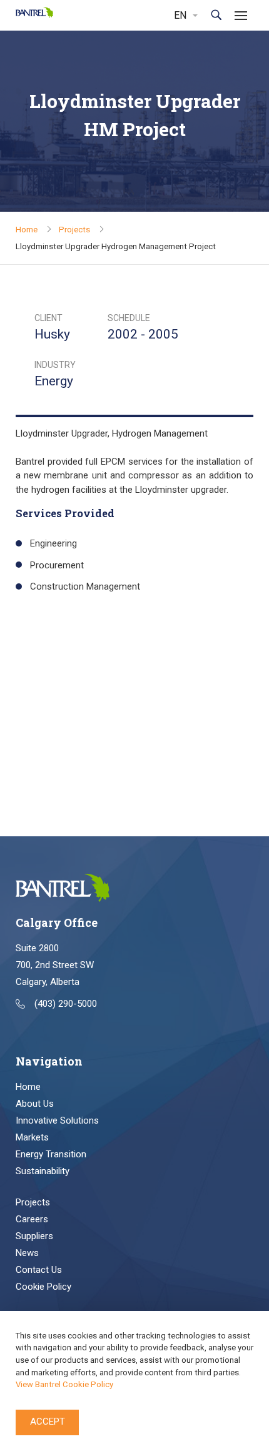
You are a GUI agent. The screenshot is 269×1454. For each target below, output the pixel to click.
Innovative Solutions (57, 1120)
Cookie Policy (43, 1286)
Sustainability (42, 1171)
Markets (32, 1137)
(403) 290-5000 (65, 1003)
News (27, 1253)
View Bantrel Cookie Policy (64, 1384)
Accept (47, 1421)
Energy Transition (51, 1154)
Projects (74, 229)
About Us (35, 1103)
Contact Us (39, 1269)
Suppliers (34, 1236)
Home (27, 229)
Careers (32, 1219)
